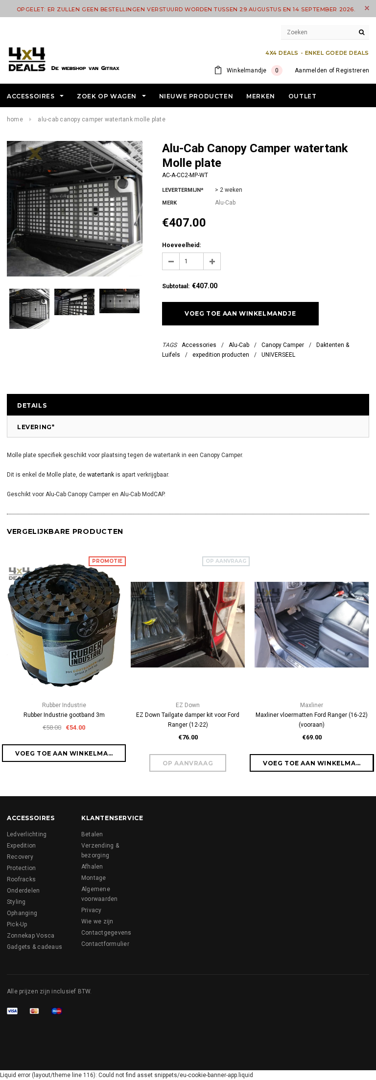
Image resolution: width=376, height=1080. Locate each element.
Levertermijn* (183, 190)
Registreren (352, 70)
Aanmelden (311, 70)
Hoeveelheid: (181, 245)
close (367, 8)
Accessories (199, 345)
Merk (169, 203)
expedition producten (220, 354)
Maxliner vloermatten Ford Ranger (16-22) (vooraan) (312, 720)
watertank (100, 474)
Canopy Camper (282, 345)
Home (15, 119)
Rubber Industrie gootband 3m (64, 715)
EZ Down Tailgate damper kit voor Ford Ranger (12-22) (187, 720)
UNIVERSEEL (278, 354)
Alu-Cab (239, 345)
